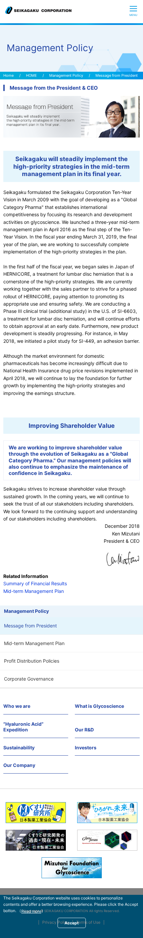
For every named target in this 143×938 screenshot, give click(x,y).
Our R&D (84, 729)
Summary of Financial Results (35, 583)
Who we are (16, 706)
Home (8, 75)
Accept (72, 922)
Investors (85, 747)
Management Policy (66, 75)
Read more (31, 911)
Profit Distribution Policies (31, 661)
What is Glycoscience (99, 706)
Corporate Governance (29, 679)
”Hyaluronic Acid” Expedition (23, 727)
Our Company (19, 765)
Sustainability (19, 747)
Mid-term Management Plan (34, 643)
